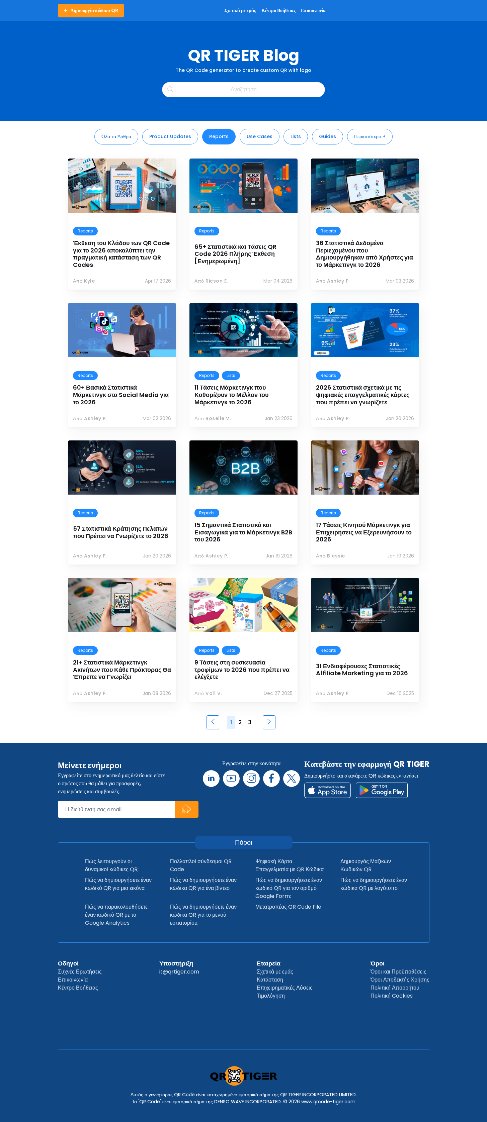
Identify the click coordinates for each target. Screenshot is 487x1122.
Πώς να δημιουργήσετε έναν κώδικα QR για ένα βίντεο (203, 884)
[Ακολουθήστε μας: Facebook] (271, 778)
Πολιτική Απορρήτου (395, 988)
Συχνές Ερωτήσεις (80, 972)
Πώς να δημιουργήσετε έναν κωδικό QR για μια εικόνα (118, 884)
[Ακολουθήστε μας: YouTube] (231, 778)
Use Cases (259, 136)
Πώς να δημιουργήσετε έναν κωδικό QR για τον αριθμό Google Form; (288, 888)
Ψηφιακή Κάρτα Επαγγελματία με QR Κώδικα (289, 865)
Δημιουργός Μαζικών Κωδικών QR (365, 865)
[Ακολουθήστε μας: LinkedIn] (211, 778)
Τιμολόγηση (271, 996)
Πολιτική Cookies (392, 996)
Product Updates (170, 136)
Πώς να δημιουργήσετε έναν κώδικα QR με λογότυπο (373, 884)
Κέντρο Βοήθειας (78, 988)
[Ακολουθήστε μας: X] (291, 778)
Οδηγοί (68, 963)
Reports (219, 136)
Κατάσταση (270, 980)
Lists (296, 136)
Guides (327, 136)
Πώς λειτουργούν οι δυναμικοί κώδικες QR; (112, 865)
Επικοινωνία (73, 980)
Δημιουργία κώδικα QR (94, 10)
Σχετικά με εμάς (275, 972)
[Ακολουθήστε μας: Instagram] (251, 778)
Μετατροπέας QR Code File (288, 907)
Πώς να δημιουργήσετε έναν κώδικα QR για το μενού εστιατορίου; (203, 915)
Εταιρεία (268, 963)
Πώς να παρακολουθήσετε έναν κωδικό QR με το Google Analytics (116, 915)
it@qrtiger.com (179, 972)
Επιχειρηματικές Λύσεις (285, 988)
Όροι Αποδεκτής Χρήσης (400, 980)
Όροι (378, 963)
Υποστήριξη (176, 963)
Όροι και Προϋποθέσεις (398, 972)
